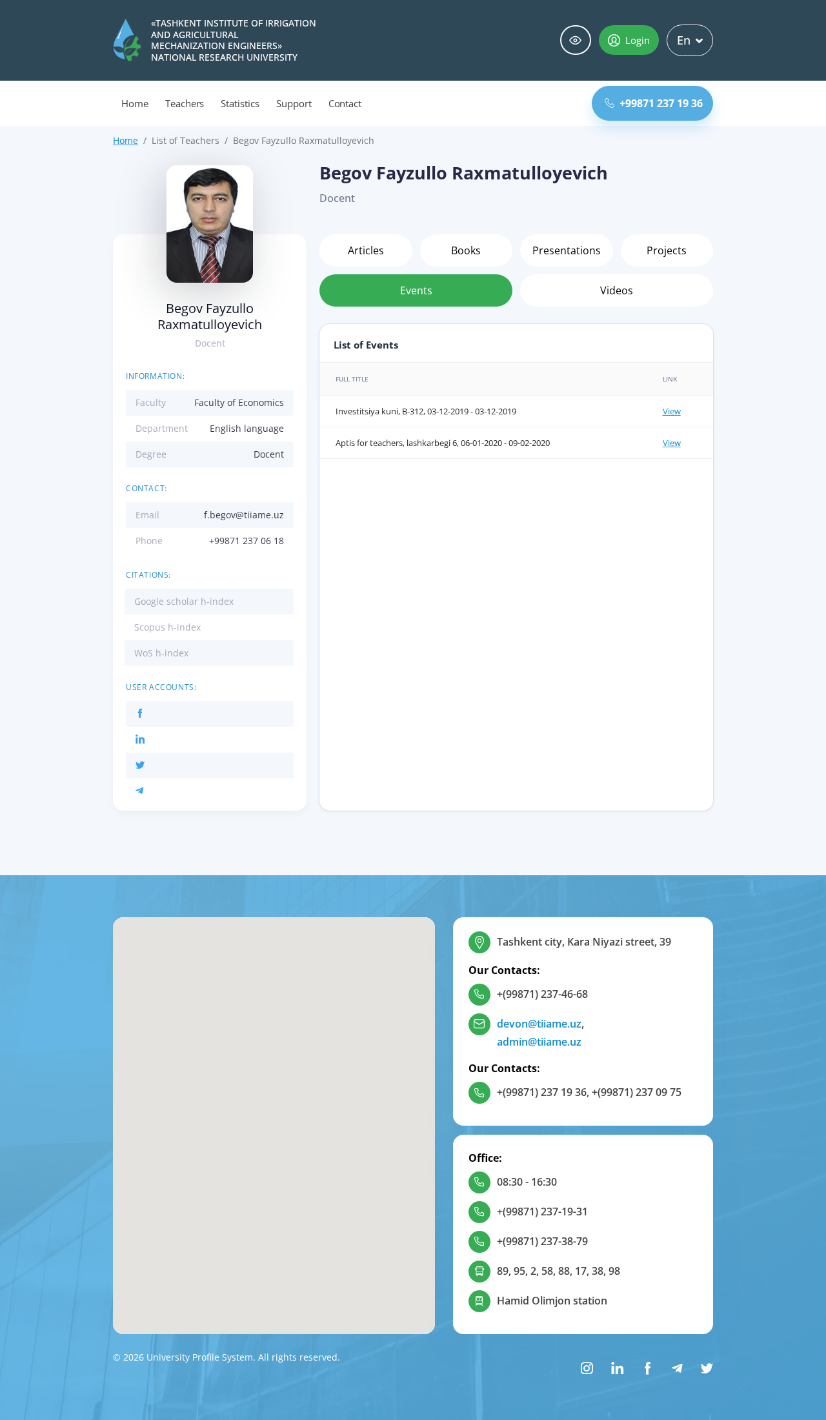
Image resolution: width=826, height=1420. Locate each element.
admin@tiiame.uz (539, 1042)
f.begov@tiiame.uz (244, 515)
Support (294, 103)
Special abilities (575, 40)
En (683, 40)
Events (416, 290)
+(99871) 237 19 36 (542, 1092)
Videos (616, 290)
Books (466, 250)
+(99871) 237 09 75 (636, 1092)
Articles (366, 250)
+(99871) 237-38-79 (542, 1241)
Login (637, 40)
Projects (667, 250)
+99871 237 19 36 (661, 103)
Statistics (240, 103)
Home (134, 103)
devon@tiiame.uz (539, 1024)
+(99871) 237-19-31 (542, 1211)
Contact (345, 103)
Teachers (185, 103)
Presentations (566, 250)
